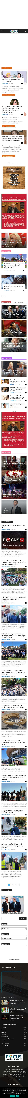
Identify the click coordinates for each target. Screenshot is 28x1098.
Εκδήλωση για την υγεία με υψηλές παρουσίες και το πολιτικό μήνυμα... (13, 599)
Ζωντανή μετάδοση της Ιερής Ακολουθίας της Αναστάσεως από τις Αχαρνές (17, 1002)
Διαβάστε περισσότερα (8, 95)
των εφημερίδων (17, 959)
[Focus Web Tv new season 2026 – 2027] (14, 540)
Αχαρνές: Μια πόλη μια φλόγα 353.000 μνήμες (12, 811)
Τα (8, 959)
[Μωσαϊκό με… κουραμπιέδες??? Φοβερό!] (14, 282)
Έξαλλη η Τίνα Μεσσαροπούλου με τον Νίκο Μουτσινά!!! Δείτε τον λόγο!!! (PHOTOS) (12, 242)
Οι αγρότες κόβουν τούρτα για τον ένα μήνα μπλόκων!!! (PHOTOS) (13, 479)
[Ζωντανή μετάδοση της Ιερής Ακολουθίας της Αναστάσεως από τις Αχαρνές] (5, 1002)
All (15, 302)
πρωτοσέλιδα (11, 959)
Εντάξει (12, 1095)
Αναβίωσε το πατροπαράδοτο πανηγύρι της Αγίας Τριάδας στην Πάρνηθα (13, 672)
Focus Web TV (4, 548)
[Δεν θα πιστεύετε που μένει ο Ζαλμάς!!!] (14, 507)
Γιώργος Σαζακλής (7, 497)
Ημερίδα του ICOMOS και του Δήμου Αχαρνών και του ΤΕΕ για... (13, 706)
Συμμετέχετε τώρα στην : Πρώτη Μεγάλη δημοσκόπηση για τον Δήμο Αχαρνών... (18, 1009)
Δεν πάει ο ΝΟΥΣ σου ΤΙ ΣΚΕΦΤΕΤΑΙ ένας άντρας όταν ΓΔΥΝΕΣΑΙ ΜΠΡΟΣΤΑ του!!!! (17, 397)
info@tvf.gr (17, 1079)
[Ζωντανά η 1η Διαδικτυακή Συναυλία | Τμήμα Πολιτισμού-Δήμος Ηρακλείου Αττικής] (5, 1017)
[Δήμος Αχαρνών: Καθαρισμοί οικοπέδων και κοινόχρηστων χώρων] (14, 861)
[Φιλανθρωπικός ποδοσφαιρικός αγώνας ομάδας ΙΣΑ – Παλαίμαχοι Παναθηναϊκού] (14, 650)
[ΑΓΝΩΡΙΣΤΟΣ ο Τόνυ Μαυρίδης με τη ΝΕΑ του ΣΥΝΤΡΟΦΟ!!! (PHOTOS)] (5, 389)
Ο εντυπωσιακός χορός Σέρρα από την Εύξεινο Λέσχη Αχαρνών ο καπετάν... (13, 777)
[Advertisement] (14, 15)
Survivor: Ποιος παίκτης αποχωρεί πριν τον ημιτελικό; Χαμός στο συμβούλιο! (18, 381)
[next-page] (5, 296)
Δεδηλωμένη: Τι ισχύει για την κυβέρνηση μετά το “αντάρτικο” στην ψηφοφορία (12, 332)
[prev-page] (2, 296)
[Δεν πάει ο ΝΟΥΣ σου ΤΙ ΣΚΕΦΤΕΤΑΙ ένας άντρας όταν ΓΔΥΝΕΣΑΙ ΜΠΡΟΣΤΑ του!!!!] (5, 397)
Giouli (3, 142)
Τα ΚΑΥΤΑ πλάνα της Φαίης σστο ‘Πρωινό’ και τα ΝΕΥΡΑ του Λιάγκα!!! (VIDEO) (14, 265)
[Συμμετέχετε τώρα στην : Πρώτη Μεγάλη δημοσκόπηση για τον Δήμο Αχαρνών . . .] (5, 1010)
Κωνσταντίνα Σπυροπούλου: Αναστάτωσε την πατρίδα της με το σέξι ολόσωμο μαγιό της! (13, 372)
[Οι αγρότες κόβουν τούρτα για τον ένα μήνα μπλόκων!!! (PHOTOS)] (14, 477)
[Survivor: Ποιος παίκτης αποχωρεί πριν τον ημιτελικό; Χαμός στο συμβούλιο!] (5, 381)
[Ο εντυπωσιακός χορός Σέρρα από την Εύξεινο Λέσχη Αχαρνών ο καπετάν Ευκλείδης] (14, 792)
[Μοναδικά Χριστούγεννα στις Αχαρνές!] (14, 491)
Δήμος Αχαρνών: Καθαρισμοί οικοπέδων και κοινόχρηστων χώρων (12, 846)
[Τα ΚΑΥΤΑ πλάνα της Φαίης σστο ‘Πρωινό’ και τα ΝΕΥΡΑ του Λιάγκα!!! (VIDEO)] (14, 261)
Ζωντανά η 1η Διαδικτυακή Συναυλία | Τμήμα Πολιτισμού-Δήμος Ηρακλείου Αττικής (17, 1017)
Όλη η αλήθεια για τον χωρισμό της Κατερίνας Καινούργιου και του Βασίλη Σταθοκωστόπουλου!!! (13, 314)
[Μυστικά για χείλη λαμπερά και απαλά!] (5, 405)
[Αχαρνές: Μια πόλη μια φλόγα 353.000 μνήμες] (14, 826)
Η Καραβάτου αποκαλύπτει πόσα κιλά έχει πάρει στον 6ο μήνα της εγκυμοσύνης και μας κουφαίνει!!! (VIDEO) (13, 346)
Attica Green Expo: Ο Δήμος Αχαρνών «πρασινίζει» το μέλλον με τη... (13, 742)
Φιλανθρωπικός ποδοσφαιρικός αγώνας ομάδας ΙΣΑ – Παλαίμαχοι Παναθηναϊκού (13, 635)
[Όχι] (26, 1092)
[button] (2, 31)
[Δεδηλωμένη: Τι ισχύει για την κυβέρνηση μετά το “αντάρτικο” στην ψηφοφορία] (14, 328)
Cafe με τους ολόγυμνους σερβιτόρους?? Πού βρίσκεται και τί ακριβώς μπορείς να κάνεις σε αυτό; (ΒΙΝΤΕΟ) (14, 464)
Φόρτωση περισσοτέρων (13, 163)
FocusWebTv (5, 83)
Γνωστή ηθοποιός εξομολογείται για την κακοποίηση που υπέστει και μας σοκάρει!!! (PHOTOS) (12, 138)
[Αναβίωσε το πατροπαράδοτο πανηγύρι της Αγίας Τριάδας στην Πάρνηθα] (14, 687)
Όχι (17, 1095)
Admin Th (5, 335)
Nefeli (11, 407)
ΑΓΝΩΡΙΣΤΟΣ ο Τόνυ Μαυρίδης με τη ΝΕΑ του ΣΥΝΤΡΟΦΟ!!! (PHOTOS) (18, 389)
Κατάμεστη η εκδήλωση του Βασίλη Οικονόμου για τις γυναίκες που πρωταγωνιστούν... (13, 562)
